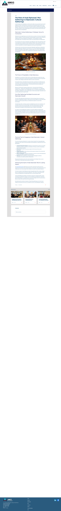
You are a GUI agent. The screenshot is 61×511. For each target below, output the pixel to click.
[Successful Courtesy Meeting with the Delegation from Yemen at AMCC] (31, 194)
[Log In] (52, 5)
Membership (29, 501)
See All (49, 189)
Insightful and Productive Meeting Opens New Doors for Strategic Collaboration (17, 200)
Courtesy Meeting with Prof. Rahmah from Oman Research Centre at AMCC (44, 200)
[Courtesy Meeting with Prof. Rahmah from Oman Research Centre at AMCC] (44, 194)
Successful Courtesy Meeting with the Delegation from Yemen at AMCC (30, 200)
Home (28, 498)
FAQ (28, 509)
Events (28, 506)
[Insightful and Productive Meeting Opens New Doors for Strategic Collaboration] (17, 194)
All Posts (10, 10)
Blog (28, 503)
